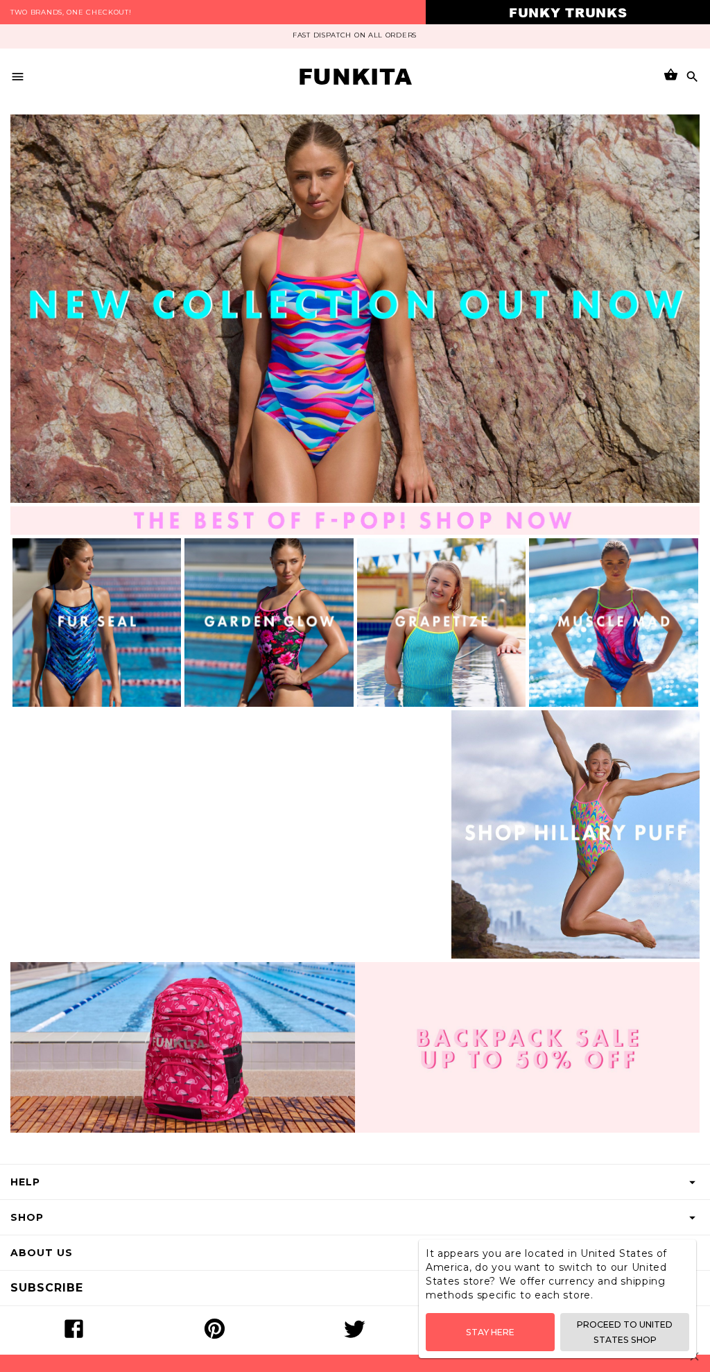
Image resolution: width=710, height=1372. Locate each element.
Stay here (490, 1332)
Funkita (355, 76)
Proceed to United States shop (625, 1331)
